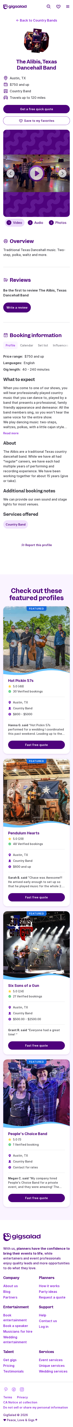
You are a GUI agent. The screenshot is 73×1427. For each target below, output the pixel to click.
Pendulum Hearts (23, 833)
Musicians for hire (17, 1331)
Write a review (17, 307)
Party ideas (48, 1292)
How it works (49, 1286)
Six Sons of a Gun (23, 985)
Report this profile (38, 545)
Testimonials (13, 1371)
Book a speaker (15, 1326)
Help (42, 1315)
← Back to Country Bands (36, 20)
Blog (6, 1292)
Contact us (48, 1321)
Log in (43, 1327)
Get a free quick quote (36, 109)
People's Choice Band (27, 1134)
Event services (51, 1360)
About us (10, 1286)
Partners (10, 1297)
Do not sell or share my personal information (35, 1407)
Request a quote (52, 1297)
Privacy (22, 1397)
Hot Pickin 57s (20, 680)
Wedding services (53, 1371)
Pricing (8, 1366)
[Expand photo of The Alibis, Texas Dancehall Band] (36, 41)
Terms (7, 1397)
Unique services (52, 1366)
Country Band (20, 91)
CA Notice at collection (20, 1402)
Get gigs (10, 1360)
